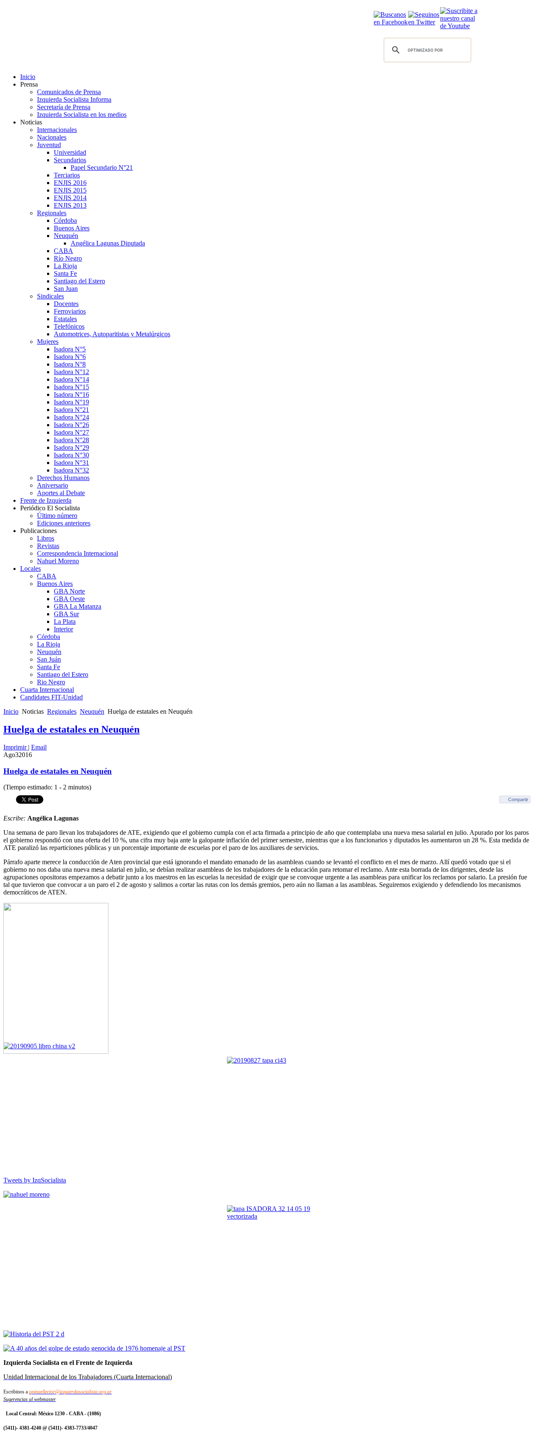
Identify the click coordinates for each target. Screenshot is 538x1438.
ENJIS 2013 (70, 205)
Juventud (49, 144)
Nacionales (51, 137)
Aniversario (52, 485)
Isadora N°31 (71, 462)
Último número (57, 515)
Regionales (51, 212)
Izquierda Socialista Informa (74, 99)
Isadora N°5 (70, 349)
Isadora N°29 (71, 447)
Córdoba (65, 220)
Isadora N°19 (71, 402)
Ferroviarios (70, 311)
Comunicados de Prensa (69, 91)
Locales (30, 568)
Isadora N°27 (71, 432)
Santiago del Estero (79, 281)
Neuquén (66, 235)
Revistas (48, 545)
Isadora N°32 (71, 470)
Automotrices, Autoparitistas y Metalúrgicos (112, 334)
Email (39, 747)
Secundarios (70, 160)
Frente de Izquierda (45, 500)
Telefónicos (69, 326)
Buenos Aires (72, 228)
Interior (63, 629)
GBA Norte (69, 591)
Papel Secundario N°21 (102, 167)
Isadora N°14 (71, 379)
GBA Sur (66, 613)
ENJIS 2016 (70, 182)
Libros (45, 538)
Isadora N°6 (70, 356)
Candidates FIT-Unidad (51, 697)
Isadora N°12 (71, 371)
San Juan (66, 288)
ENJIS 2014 (70, 197)
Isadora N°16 (71, 394)
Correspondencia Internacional (77, 553)
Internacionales (57, 129)
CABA (63, 250)
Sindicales (50, 296)
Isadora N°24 (71, 417)
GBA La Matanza (77, 606)
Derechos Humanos (63, 477)
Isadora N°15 (71, 387)
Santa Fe (65, 273)
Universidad (70, 152)
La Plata (65, 621)
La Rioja (65, 265)
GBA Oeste (69, 598)
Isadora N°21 (71, 409)
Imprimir (15, 747)
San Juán (49, 659)
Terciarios (67, 175)
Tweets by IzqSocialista (34, 1180)
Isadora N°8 (70, 364)
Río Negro (68, 258)
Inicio (27, 76)
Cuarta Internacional (47, 689)
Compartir (518, 799)
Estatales (65, 318)
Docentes (66, 303)
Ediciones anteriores (63, 523)
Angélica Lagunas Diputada (108, 243)
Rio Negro (51, 682)
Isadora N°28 (71, 439)
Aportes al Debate (61, 492)
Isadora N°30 (71, 455)
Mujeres (47, 341)
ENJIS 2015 (70, 190)
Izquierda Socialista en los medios (82, 114)
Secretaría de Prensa (63, 107)
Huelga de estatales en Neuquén (71, 729)
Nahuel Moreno (58, 561)
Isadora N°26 (71, 424)
